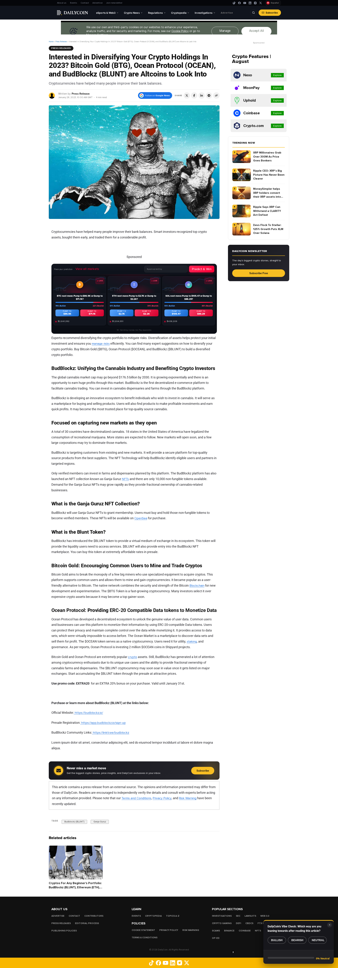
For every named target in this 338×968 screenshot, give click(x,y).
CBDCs (249, 923)
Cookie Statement (143, 930)
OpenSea (140, 518)
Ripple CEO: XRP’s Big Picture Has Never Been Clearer (268, 174)
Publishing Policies (64, 930)
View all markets (87, 269)
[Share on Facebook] (194, 95)
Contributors (93, 916)
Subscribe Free (258, 273)
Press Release (81, 93)
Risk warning (190, 930)
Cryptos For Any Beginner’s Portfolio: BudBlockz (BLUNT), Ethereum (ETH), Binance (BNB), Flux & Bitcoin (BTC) (75, 887)
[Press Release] (52, 95)
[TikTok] (234, 3)
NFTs (125, 479)
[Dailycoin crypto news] (72, 12)
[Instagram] (255, 3)
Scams (216, 930)
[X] (260, 3)
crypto (132, 657)
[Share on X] (187, 95)
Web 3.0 (264, 916)
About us (62, 3)
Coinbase (245, 930)
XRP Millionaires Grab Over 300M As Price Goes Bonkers (267, 156)
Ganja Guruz (99, 821)
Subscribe (272, 12)
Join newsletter (114, 3)
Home (51, 41)
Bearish (297, 940)
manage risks (101, 344)
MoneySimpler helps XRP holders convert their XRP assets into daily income (267, 193)
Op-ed (216, 938)
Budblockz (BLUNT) (74, 821)
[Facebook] (239, 3)
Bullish (277, 940)
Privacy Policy (162, 798)
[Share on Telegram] (209, 95)
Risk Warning (187, 798)
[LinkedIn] (250, 3)
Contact (85, 3)
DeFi (238, 923)
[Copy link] (216, 95)
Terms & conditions (144, 937)
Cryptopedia (153, 916)
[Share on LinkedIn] (201, 95)
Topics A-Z (172, 916)
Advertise (97, 3)
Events (73, 3)
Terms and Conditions (136, 798)
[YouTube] (244, 3)
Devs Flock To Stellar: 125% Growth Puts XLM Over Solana (268, 229)
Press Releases (61, 41)
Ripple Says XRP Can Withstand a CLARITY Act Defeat (267, 210)
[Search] (253, 12)
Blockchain (196, 585)
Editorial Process (87, 923)
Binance (229, 930)
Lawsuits (250, 916)
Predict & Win (201, 269)
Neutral (318, 940)
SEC (238, 916)
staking (192, 641)
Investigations (222, 916)
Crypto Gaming (222, 923)
